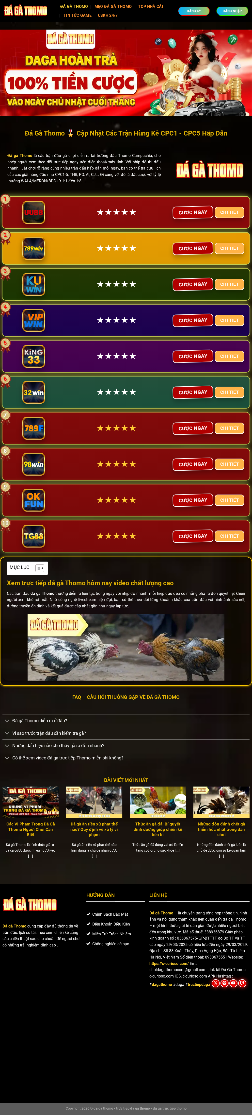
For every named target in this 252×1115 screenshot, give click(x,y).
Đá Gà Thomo (74, 6)
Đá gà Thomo (161, 913)
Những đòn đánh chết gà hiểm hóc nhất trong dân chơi (221, 829)
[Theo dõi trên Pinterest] (224, 983)
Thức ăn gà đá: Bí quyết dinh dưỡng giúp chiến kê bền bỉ (158, 829)
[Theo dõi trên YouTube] (233, 983)
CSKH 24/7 (108, 15)
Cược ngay (192, 212)
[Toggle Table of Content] (37, 568)
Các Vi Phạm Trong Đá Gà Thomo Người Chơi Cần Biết (30, 829)
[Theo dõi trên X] (216, 983)
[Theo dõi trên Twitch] (242, 983)
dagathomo (162, 984)
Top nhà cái (150, 6)
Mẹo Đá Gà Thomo (113, 6)
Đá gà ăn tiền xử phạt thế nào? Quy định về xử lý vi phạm (94, 829)
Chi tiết (229, 212)
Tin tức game (77, 15)
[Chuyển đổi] (7, 721)
